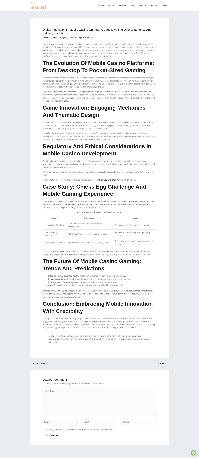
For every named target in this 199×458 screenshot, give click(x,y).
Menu (141, 5)
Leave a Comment (50, 37)
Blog (62, 37)
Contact (122, 5)
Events (132, 5)
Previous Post (38, 363)
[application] (145, 5)
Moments (154, 5)
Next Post (163, 363)
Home (101, 5)
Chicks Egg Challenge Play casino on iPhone (117, 180)
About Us (111, 5)
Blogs (164, 5)
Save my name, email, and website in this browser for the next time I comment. (80, 429)
